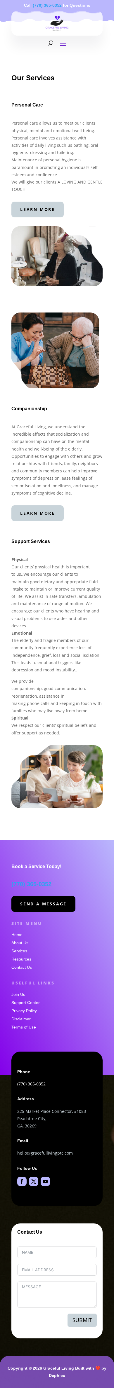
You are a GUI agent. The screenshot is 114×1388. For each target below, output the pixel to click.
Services (19, 951)
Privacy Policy (24, 1010)
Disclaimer (21, 1019)
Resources (21, 959)
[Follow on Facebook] (22, 1181)
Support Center (25, 1002)
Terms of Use (23, 1027)
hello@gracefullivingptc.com (45, 1153)
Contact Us (21, 967)
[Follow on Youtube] (45, 1181)
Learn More (37, 209)
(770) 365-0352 (47, 5)
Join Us (18, 994)
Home (17, 934)
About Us (19, 942)
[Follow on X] (33, 1181)
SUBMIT (82, 1320)
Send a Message (43, 904)
